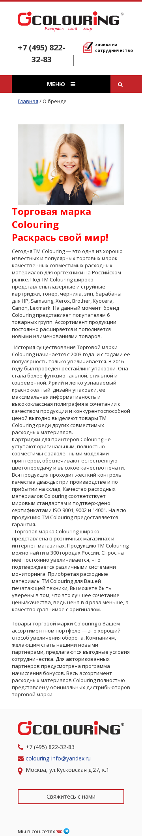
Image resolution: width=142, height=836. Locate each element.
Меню (57, 84)
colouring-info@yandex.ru (59, 758)
